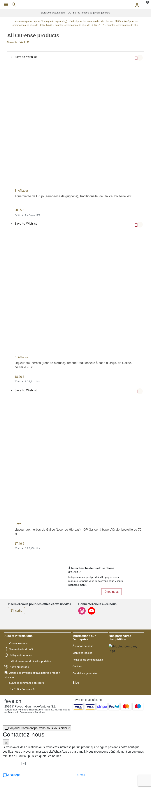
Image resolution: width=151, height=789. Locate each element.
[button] (140, 58)
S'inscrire (16, 610)
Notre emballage (19, 666)
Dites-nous (111, 591)
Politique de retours (20, 655)
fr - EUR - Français (20, 689)
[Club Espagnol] (75, 4)
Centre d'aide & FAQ (21, 649)
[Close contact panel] (6, 742)
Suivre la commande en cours (26, 682)
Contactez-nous (18, 643)
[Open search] (14, 4)
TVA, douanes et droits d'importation (30, 661)
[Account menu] (137, 4)
